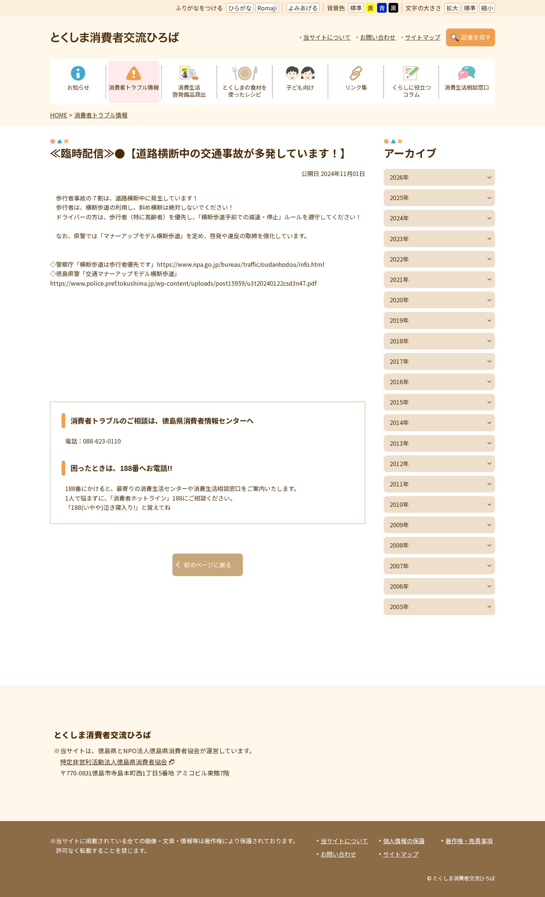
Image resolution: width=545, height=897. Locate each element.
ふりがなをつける (199, 7)
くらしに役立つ (411, 91)
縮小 (487, 7)
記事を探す (476, 37)
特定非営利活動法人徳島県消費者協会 (113, 761)
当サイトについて (327, 37)
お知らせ (78, 87)
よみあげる (303, 7)
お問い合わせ (378, 37)
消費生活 (189, 91)
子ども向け (300, 87)
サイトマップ (422, 37)
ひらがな (240, 7)
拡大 (452, 7)
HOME (58, 114)
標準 (356, 7)
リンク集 (356, 87)
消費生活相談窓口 (467, 87)
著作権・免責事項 (469, 840)
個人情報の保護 (404, 840)
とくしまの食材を (244, 91)
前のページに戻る (207, 564)
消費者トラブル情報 (134, 87)
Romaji (267, 7)
